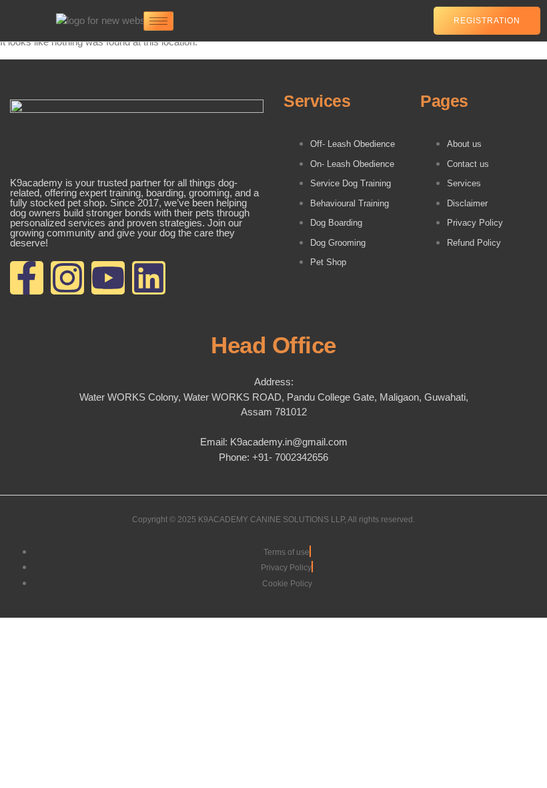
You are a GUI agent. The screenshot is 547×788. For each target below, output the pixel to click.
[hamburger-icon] (158, 21)
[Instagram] (67, 277)
